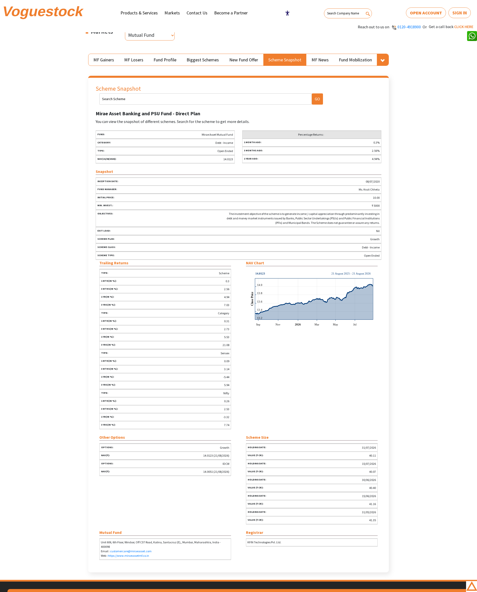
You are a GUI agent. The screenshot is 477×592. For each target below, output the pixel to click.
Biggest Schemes (203, 60)
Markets (172, 13)
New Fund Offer (243, 60)
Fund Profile (165, 60)
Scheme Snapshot (284, 60)
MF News (320, 60)
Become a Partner (231, 13)
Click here (463, 26)
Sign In (459, 13)
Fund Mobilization (355, 60)
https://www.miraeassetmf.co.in (128, 555)
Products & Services (139, 13)
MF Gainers (103, 60)
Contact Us (197, 13)
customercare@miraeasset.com (131, 551)
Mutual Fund (141, 35)
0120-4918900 (409, 26)
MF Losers (133, 60)
